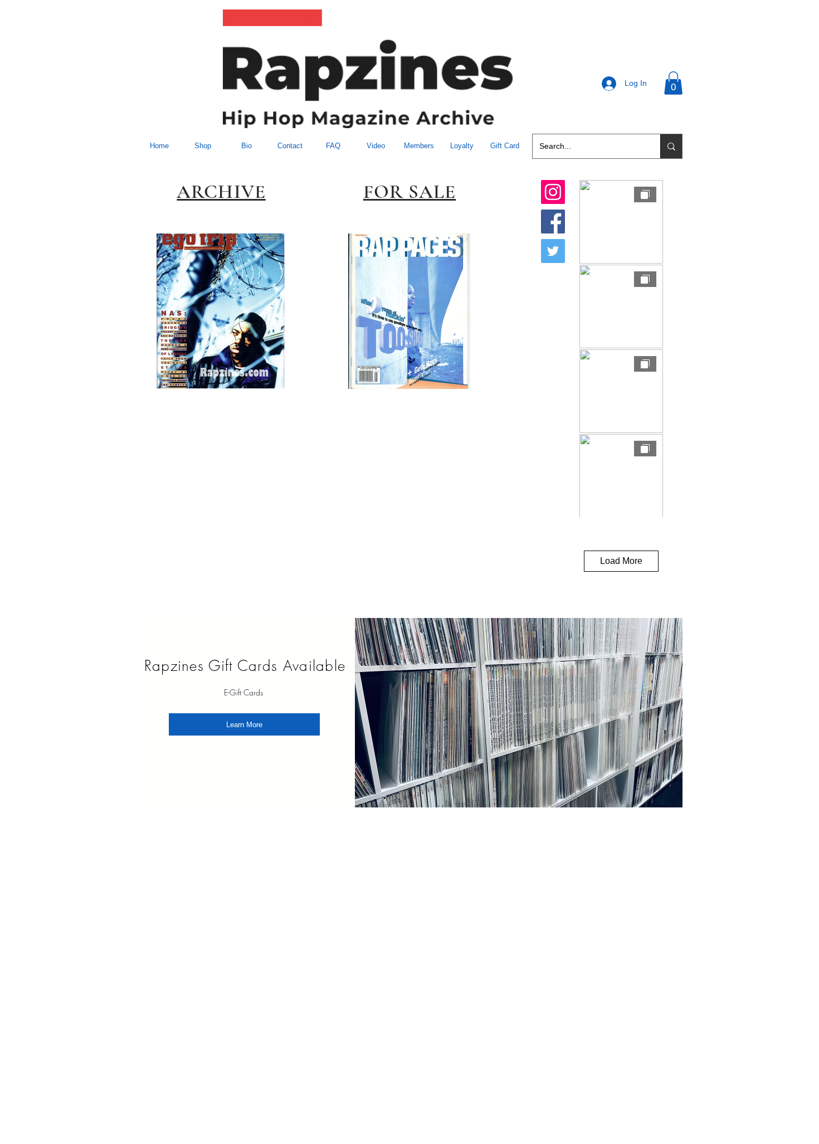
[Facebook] (553, 221)
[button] (673, 83)
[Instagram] (553, 192)
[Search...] (671, 146)
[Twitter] (553, 251)
